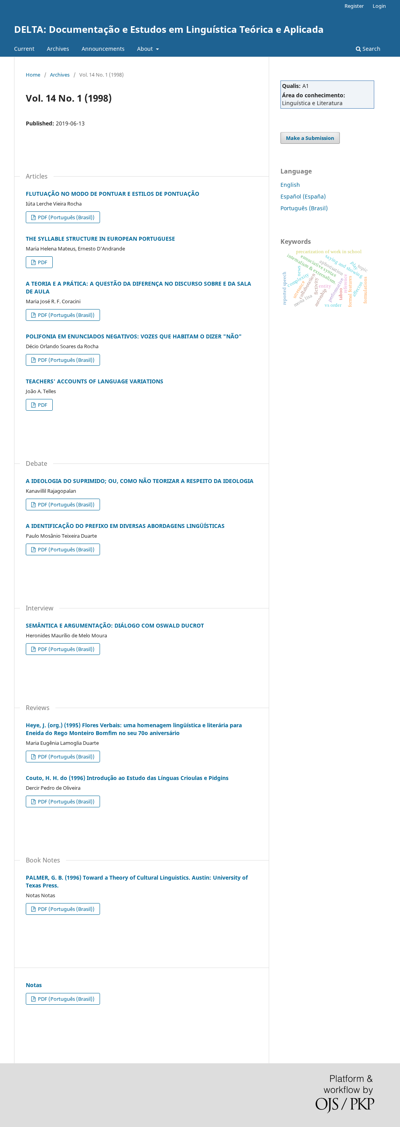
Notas (34, 985)
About (145, 48)
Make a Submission (310, 137)
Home (33, 74)
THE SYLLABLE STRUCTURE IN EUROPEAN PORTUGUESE (100, 238)
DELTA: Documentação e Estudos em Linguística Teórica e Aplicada (169, 29)
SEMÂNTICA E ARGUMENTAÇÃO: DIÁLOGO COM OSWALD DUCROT (115, 625)
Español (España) (303, 196)
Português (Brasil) (304, 208)
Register (354, 5)
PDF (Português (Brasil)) (66, 217)
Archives (58, 48)
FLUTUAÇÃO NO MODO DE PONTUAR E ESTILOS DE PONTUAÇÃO (112, 193)
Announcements (103, 48)
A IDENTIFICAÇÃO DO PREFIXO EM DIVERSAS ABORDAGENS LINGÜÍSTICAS (125, 526)
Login (379, 5)
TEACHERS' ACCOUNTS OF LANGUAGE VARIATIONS (94, 381)
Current (24, 48)
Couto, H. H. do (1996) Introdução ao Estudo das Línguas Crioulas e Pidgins (127, 778)
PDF (42, 262)
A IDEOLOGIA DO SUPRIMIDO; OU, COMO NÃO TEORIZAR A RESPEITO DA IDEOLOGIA (140, 481)
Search (370, 48)
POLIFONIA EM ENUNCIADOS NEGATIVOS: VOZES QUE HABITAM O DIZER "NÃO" (134, 336)
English (290, 184)
